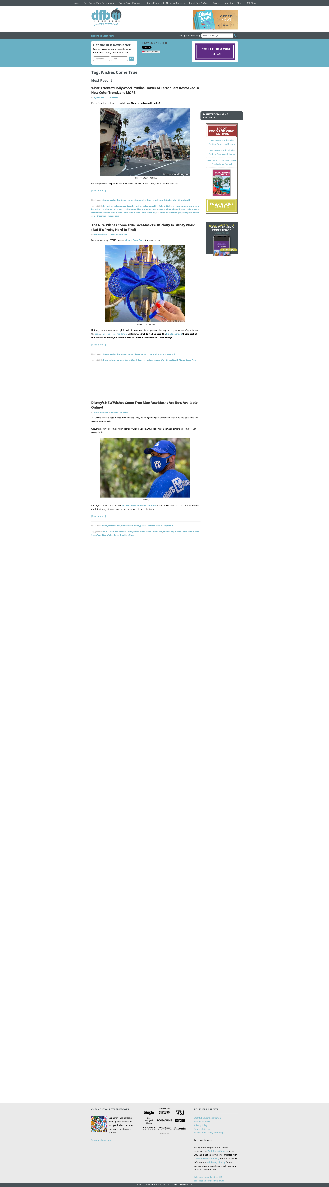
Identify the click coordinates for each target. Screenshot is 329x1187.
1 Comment (112, 97)
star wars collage (179, 206)
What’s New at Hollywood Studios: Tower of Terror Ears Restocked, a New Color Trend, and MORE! (145, 90)
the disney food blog (101, 9)
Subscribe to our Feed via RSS (208, 1176)
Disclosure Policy (202, 1121)
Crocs (97, 333)
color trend (108, 531)
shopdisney (168, 531)
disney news (120, 531)
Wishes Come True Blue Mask (120, 535)
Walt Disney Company (218, 1151)
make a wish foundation (151, 531)
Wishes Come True (124, 212)
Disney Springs (141, 354)
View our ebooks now (101, 1140)
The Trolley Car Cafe (181, 209)
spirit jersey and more (117, 333)
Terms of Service (202, 1129)
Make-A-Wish (164, 206)
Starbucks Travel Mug (112, 209)
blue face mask (174, 333)
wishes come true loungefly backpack (174, 212)
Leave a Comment (118, 234)
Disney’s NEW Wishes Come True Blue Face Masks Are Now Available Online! (144, 405)
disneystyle (143, 360)
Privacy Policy (200, 1125)
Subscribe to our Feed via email (209, 1180)
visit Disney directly (216, 1162)
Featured (152, 354)
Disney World (131, 360)
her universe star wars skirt (145, 206)
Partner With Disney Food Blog (208, 1132)
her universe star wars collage (117, 206)
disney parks (140, 200)
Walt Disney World (181, 200)
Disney (106, 360)
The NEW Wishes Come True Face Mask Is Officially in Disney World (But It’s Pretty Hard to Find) (143, 227)
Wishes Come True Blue (145, 212)
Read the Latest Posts (102, 35)
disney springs (117, 360)
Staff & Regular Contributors (207, 1117)
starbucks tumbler (132, 209)
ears (103, 333)
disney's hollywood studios (159, 200)
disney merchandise (111, 200)
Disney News (127, 200)
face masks (154, 360)
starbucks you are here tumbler (156, 209)
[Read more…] (98, 190)
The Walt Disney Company (206, 1158)
